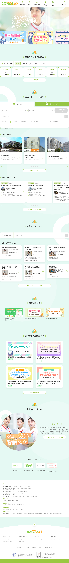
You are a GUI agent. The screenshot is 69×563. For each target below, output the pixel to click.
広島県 (18, 493)
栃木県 (10, 488)
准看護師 (9, 500)
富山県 (13, 486)
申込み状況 (53, 536)
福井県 (21, 486)
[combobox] (14, 110)
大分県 (24, 496)
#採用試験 (10, 385)
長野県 (28, 486)
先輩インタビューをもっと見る (34, 286)
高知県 (18, 494)
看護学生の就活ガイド (7, 541)
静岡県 (10, 489)
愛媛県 (14, 494)
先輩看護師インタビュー (56, 539)
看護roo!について (20, 547)
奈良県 (21, 491)
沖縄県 (36, 496)
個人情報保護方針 (48, 547)
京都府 (10, 491)
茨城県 (6, 488)
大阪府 (14, 491)
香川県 (10, 494)
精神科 (40, 513)
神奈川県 (29, 488)
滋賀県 (6, 491)
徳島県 (6, 494)
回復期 (13, 509)
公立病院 (9, 504)
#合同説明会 (10, 359)
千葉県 (21, 488)
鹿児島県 (32, 496)
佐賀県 (13, 496)
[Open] (63, 235)
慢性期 (17, 509)
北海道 (10, 484)
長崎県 (16, 496)
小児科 (29, 513)
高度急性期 (5, 509)
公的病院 (13, 504)
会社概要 (28, 547)
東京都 (25, 488)
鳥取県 (6, 493)
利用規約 (40, 547)
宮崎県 (28, 496)
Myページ (37, 536)
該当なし (21, 509)
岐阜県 (6, 489)
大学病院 (4, 504)
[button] (31, 166)
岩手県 (17, 484)
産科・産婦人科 (35, 513)
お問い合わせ (22, 541)
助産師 (17, 500)
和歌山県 (25, 491)
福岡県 (9, 496)
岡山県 (14, 493)
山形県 (28, 484)
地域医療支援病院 (6, 513)
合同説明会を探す (6, 539)
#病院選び (39, 360)
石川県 (17, 486)
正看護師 (4, 500)
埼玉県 (18, 488)
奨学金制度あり (59, 513)
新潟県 (10, 486)
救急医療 (25, 513)
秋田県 (25, 484)
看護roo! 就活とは (23, 536)
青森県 (13, 484)
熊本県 (20, 496)
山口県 (21, 493)
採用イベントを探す (39, 539)
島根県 (10, 493)
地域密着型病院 (20, 513)
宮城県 (21, 484)
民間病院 (18, 504)
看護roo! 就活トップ (7, 536)
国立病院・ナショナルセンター (26, 504)
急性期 (9, 509)
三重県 (18, 489)
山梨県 (25, 486)
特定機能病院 (13, 513)
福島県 (32, 484)
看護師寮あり (52, 513)
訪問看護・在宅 (46, 513)
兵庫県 (18, 491)
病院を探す (21, 539)
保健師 (13, 500)
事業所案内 (34, 547)
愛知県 (14, 489)
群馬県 (14, 488)
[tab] (17, 104)
